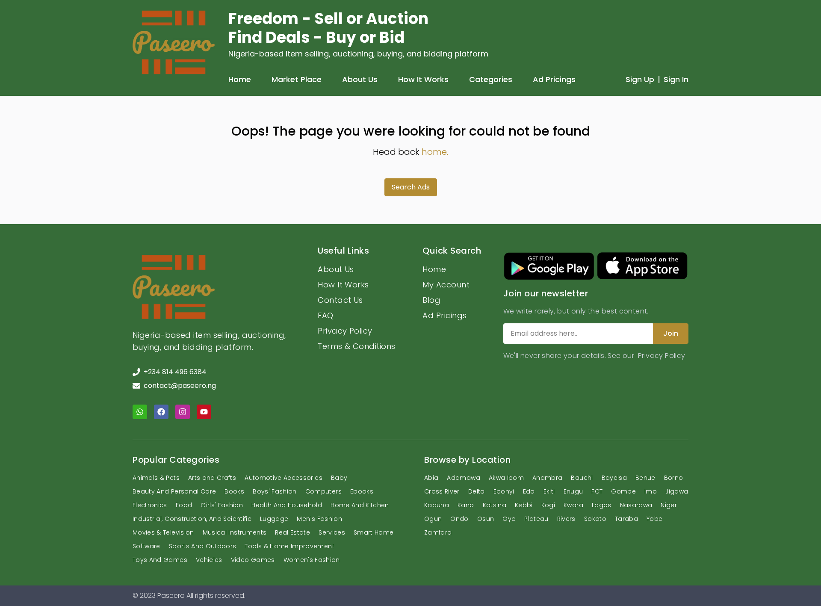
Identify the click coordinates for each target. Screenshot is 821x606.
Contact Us (340, 300)
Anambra (547, 477)
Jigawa (676, 491)
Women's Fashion (312, 560)
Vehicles (209, 560)
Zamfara (438, 532)
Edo (529, 491)
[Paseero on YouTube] (204, 412)
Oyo (509, 518)
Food (184, 505)
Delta (476, 491)
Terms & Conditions (356, 346)
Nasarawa (636, 505)
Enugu (573, 491)
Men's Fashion (319, 518)
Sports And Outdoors (202, 546)
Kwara (573, 505)
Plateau (536, 518)
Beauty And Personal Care (174, 491)
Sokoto (595, 518)
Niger (669, 505)
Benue (645, 477)
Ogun (433, 518)
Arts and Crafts (212, 477)
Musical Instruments (235, 532)
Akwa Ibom (506, 477)
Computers (323, 491)
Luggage (274, 518)
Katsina (494, 505)
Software (146, 546)
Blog (431, 300)
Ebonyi (503, 491)
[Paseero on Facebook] (161, 412)
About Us (360, 79)
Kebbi (524, 505)
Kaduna (436, 505)
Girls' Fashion (222, 505)
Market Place (297, 79)
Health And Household (286, 505)
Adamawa (463, 477)
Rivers (566, 518)
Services (332, 532)
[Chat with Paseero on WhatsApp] (140, 412)
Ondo (459, 518)
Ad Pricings (554, 79)
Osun (485, 518)
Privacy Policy (345, 330)
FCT (596, 491)
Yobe (654, 518)
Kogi (548, 505)
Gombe (623, 491)
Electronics (150, 505)
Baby (339, 477)
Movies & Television (163, 532)
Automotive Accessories (283, 477)
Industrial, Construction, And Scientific (192, 518)
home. (435, 152)
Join (670, 333)
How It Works (423, 79)
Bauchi (582, 477)
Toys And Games (160, 560)
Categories (490, 79)
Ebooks (361, 491)
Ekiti (549, 491)
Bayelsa (614, 477)
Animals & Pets (156, 477)
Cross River (442, 491)
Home (239, 79)
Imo (650, 491)
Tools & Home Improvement (289, 546)
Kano (466, 505)
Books (234, 491)
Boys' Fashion (275, 491)
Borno (673, 477)
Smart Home (374, 532)
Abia (431, 477)
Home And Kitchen (360, 505)
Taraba (626, 518)
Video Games (253, 560)
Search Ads (411, 187)
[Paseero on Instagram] (182, 412)
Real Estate (292, 532)
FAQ (325, 315)
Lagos (601, 505)
